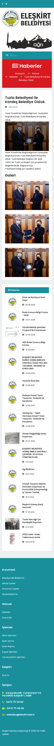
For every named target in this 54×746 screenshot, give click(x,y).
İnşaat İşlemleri (9, 651)
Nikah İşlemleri (9, 635)
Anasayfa (20, 73)
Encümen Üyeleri (10, 588)
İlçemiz (5, 675)
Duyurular (7, 617)
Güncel (35, 73)
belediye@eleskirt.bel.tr (20, 714)
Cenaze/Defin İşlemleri (13, 657)
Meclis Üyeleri (9, 583)
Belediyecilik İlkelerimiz (13, 578)
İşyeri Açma (8, 640)
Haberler (13, 76)
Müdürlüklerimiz (10, 594)
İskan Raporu (8, 646)
